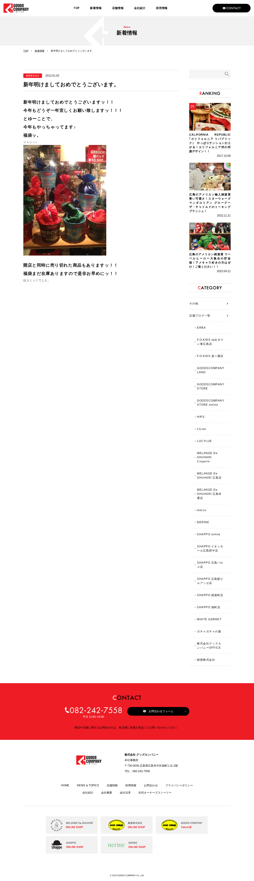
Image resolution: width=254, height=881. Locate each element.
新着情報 (39, 50)
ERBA (201, 327)
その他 (193, 303)
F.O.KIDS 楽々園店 (210, 356)
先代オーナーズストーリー (155, 792)
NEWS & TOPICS (88, 785)
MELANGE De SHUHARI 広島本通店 (209, 494)
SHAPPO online (208, 534)
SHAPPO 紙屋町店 (210, 595)
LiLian (201, 428)
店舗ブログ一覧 (199, 315)
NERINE (203, 522)
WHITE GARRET (209, 619)
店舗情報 (112, 785)
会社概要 (106, 792)
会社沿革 (125, 792)
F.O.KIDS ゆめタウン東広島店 (210, 341)
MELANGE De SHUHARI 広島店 (209, 475)
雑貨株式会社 (206, 659)
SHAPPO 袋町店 (208, 607)
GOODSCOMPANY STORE (210, 386)
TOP (25, 50)
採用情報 (130, 785)
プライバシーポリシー (179, 785)
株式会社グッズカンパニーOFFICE (209, 645)
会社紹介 (87, 792)
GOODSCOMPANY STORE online (210, 402)
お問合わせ (151, 785)
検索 (227, 74)
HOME (65, 785)
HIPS (201, 416)
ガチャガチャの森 (209, 631)
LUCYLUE (204, 441)
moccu (201, 510)
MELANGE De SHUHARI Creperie (207, 457)
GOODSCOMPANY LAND (210, 370)
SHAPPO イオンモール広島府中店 (210, 548)
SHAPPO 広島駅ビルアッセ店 (210, 581)
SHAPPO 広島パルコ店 (210, 564)
